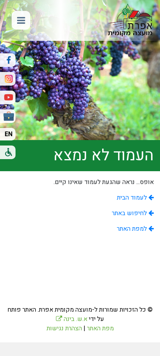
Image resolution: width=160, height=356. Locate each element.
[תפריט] (21, 20)
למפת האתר (132, 228)
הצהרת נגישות (64, 328)
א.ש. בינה (71, 319)
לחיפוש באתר (130, 213)
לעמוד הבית (132, 197)
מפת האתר (100, 328)
